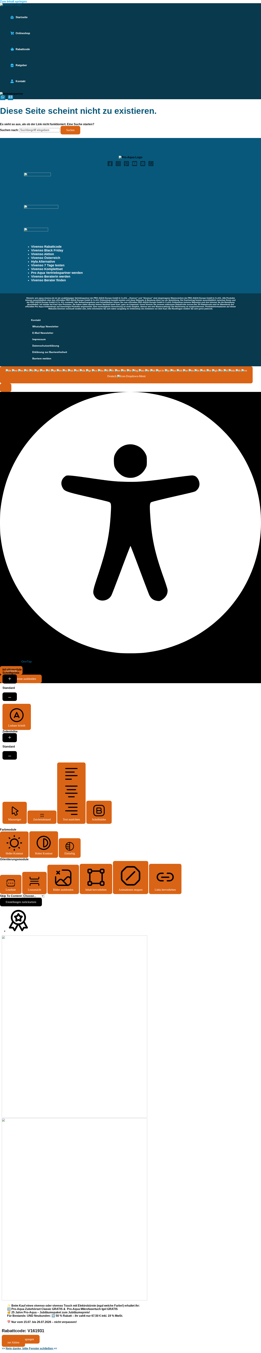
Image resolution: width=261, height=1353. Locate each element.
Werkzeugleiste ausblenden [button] (21, 678)
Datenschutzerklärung (45, 345)
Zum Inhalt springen (13, 1)
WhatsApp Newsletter (45, 326)
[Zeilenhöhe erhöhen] (9, 737)
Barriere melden (41, 358)
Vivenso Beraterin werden (50, 276)
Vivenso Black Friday (47, 250)
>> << (29, 1348)
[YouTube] (134, 165)
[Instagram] (118, 165)
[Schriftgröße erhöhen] (9, 679)
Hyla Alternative (43, 261)
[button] (5, 387)
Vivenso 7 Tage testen (47, 265)
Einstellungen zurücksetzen (21, 901)
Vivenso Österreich (45, 258)
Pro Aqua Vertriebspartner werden (57, 273)
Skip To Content (11, 895)
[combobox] (126, 374)
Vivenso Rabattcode (46, 246)
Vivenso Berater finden (48, 280)
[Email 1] (143, 165)
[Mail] (10, 97)
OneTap (26, 661)
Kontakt (36, 320)
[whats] (2, 97)
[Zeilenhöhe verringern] (9, 755)
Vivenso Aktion (42, 254)
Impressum (39, 339)
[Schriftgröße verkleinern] (9, 696)
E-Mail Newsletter (42, 332)
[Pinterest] (126, 165)
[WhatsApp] (151, 165)
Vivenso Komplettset (47, 269)
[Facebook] (110, 165)
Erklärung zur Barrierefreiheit (49, 352)
